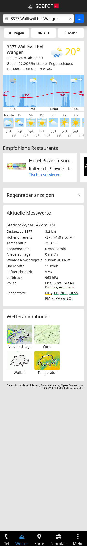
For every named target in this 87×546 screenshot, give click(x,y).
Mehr (72, 33)
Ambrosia (66, 287)
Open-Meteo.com (72, 385)
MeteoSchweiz (30, 385)
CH (46, 33)
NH (48, 293)
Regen (19, 33)
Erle (48, 283)
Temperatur (47, 372)
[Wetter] (30, 6)
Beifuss (51, 287)
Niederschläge (19, 346)
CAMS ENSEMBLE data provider (64, 388)
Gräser (69, 283)
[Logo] (47, 5)
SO (70, 298)
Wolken (20, 372)
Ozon (73, 293)
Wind (47, 346)
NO (63, 293)
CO (56, 293)
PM (49, 298)
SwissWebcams (50, 385)
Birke (57, 283)
